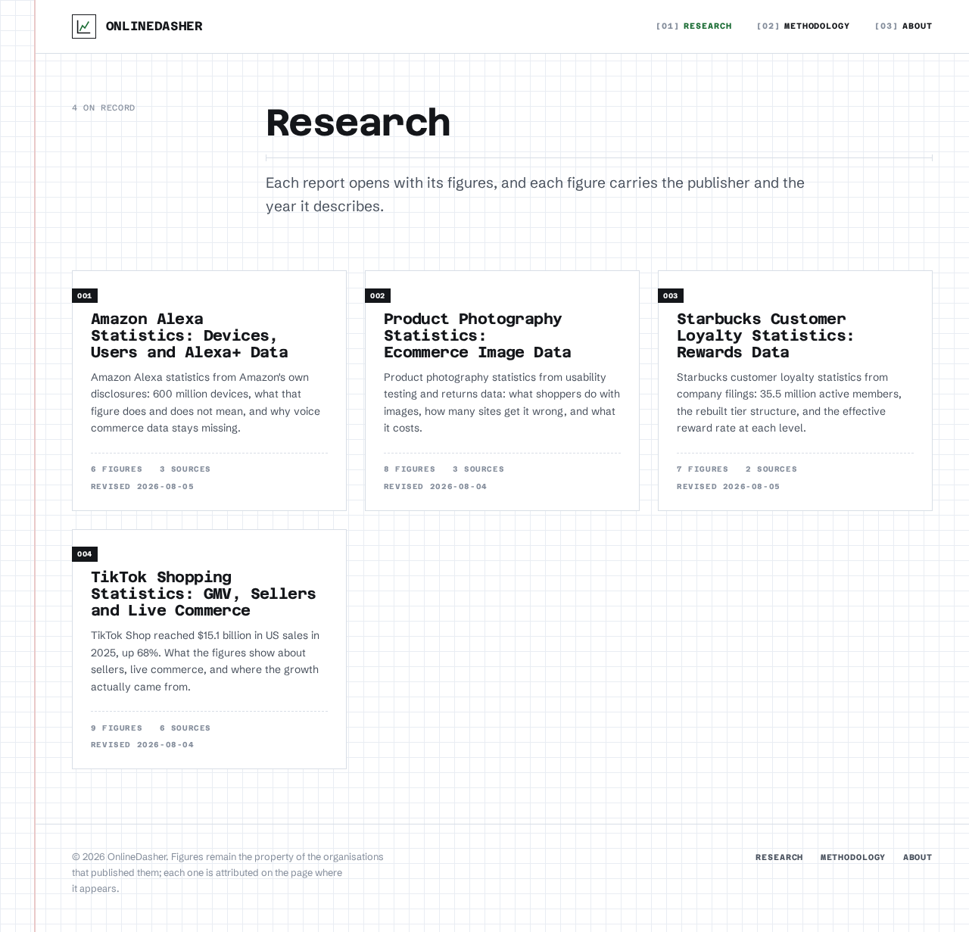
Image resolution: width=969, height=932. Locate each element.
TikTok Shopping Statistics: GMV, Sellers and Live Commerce (203, 593)
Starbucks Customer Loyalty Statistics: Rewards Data (766, 335)
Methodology (803, 26)
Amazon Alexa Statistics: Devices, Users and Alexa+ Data (189, 335)
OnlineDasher (154, 26)
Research (694, 26)
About (903, 26)
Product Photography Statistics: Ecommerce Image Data (478, 335)
